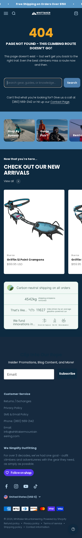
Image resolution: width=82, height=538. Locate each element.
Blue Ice (10, 255)
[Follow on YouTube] (25, 486)
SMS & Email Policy (16, 414)
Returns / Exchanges (17, 401)
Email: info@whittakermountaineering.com (20, 432)
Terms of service (52, 523)
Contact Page (59, 102)
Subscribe (67, 373)
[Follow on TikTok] (35, 486)
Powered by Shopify (54, 519)
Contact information (37, 527)
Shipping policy (13, 527)
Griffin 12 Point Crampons (25, 260)
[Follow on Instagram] (16, 486)
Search (72, 83)
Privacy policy (31, 523)
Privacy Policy (13, 408)
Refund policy (12, 523)
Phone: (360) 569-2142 (19, 421)
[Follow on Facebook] (6, 486)
